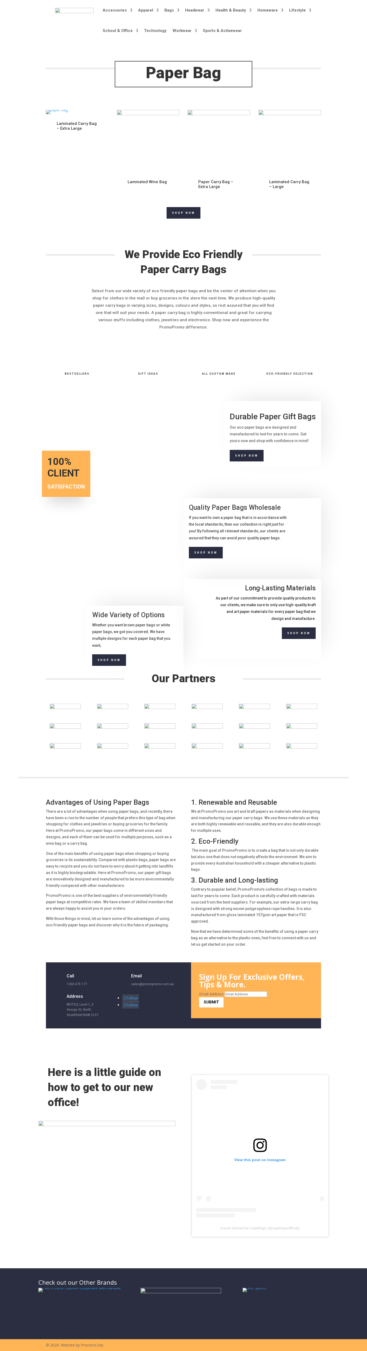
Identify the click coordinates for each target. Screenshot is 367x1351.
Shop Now (183, 212)
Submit (211, 1002)
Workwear (182, 30)
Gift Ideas (148, 373)
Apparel (145, 10)
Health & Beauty (230, 10)
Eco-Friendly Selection (290, 373)
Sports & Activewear (222, 30)
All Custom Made (219, 373)
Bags (169, 10)
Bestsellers (77, 373)
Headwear (194, 10)
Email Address (211, 993)
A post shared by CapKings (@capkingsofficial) (260, 1228)
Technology (155, 30)
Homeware (267, 10)
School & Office (118, 30)
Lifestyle (297, 10)
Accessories (115, 10)
